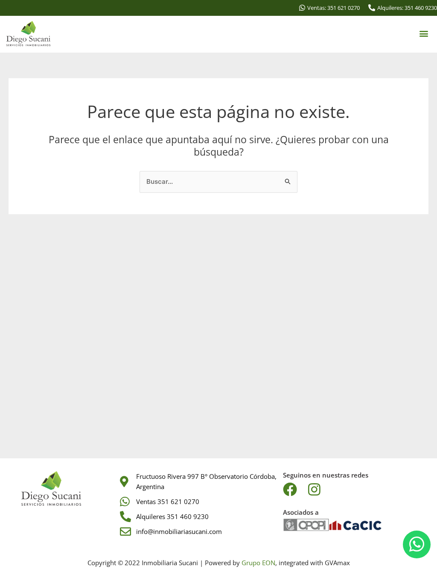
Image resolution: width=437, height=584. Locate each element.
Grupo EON (258, 562)
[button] (424, 34)
